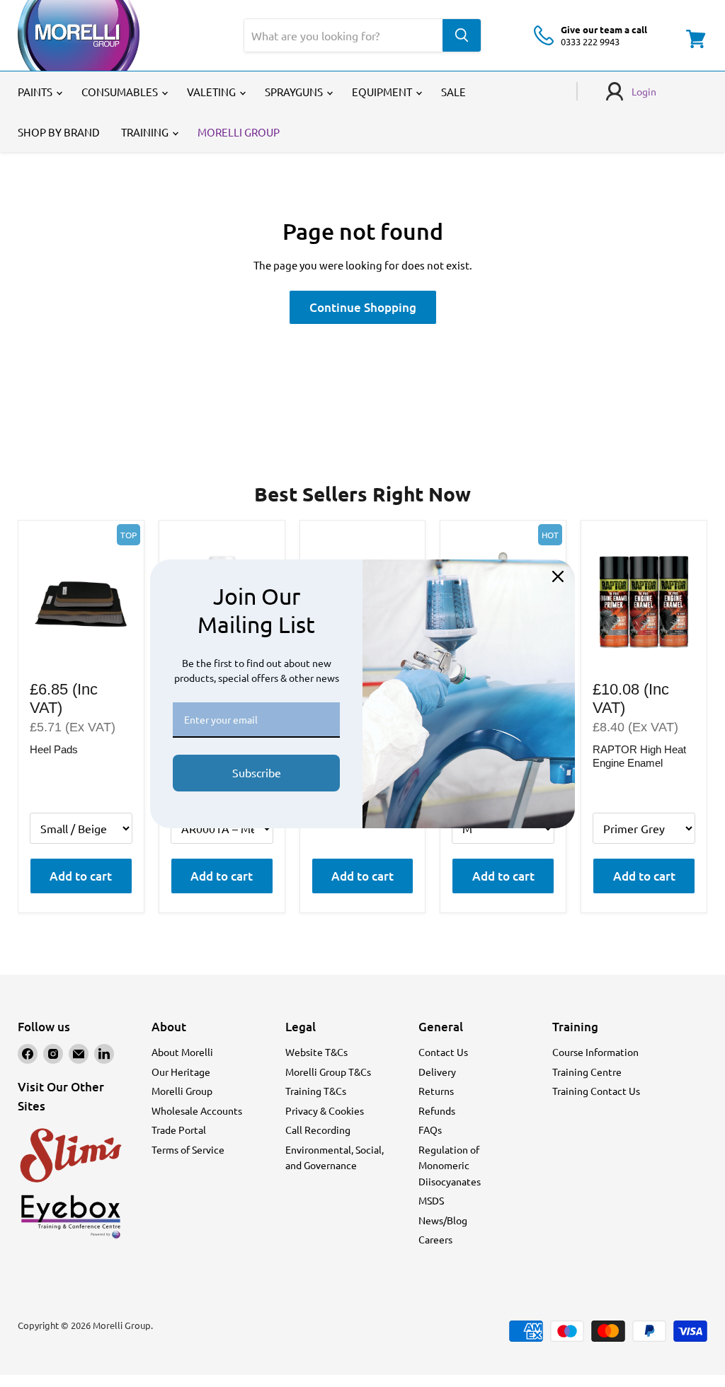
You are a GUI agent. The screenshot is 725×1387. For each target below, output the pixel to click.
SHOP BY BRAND (59, 132)
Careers (435, 1239)
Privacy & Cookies (324, 1110)
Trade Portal (179, 1129)
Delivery (437, 1071)
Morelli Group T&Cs (328, 1071)
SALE (453, 91)
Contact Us (443, 1051)
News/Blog (442, 1220)
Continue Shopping (362, 307)
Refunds (436, 1110)
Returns (436, 1090)
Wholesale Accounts (197, 1110)
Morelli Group (182, 1090)
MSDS (431, 1200)
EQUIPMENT (383, 91)
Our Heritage (181, 1071)
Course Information (595, 1051)
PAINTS (36, 91)
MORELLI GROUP (239, 132)
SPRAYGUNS (295, 91)
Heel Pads (54, 749)
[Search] (462, 35)
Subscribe (256, 772)
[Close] (558, 576)
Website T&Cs (316, 1051)
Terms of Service (188, 1149)
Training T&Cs (315, 1090)
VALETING (212, 91)
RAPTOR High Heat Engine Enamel (639, 756)
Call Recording (317, 1129)
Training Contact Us (596, 1090)
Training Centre (587, 1071)
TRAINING (146, 132)
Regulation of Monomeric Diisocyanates (449, 1165)
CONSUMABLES (120, 91)
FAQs (430, 1129)
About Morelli (182, 1051)
